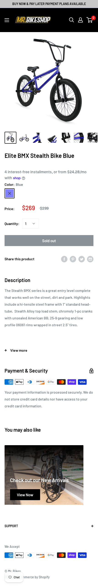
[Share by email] (90, 258)
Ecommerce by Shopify (33, 577)
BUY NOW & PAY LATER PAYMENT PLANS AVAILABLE (49, 4)
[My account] (80, 19)
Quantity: (12, 223)
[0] (90, 20)
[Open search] (71, 19)
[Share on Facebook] (64, 258)
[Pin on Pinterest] (73, 258)
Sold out (49, 240)
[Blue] (9, 193)
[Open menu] (7, 20)
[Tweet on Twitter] (81, 258)
